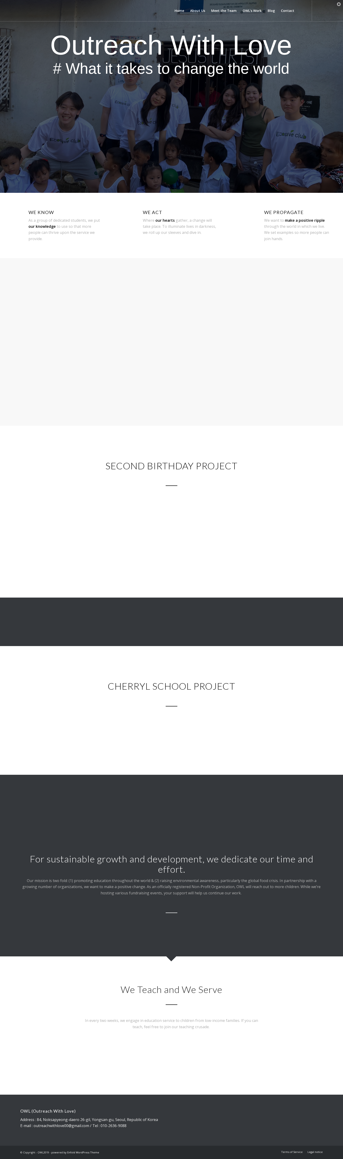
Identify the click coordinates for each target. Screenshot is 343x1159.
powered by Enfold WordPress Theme (75, 1152)
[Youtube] (319, 10)
